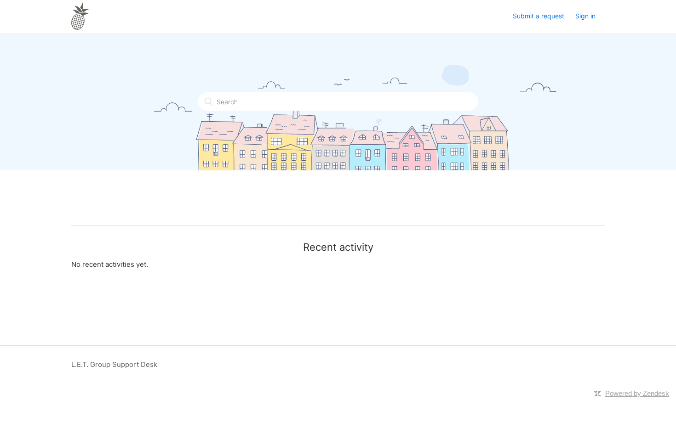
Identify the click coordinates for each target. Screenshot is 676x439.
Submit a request (538, 16)
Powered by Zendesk (637, 393)
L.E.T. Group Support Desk (114, 364)
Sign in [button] (585, 16)
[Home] (80, 27)
